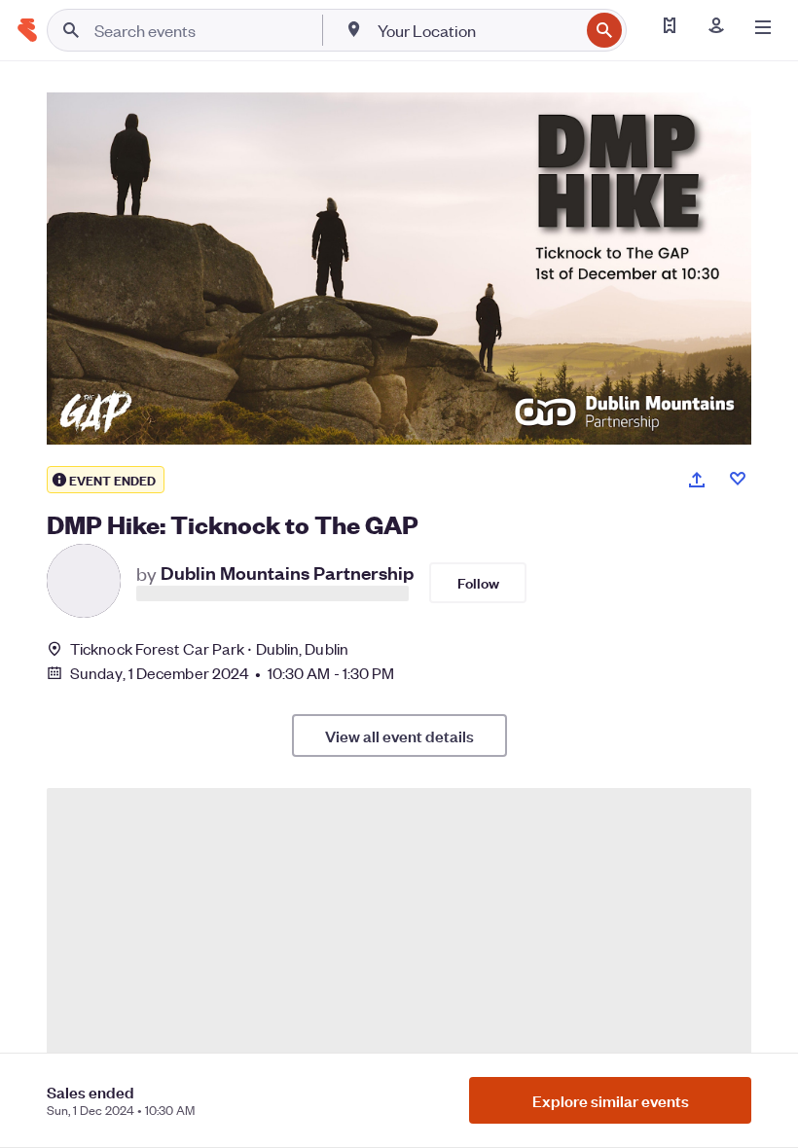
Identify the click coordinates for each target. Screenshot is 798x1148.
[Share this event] (696, 479)
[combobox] (476, 30)
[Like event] (737, 478)
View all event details (399, 735)
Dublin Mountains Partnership (287, 571)
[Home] (27, 30)
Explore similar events (610, 1100)
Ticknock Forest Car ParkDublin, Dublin (209, 648)
